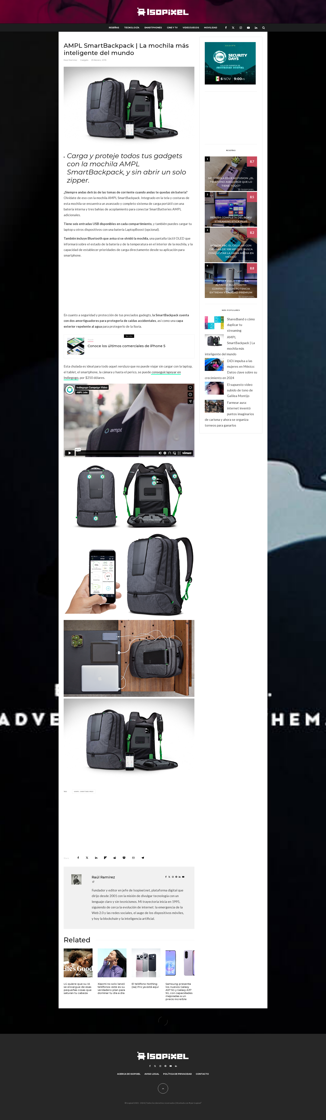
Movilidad (210, 27)
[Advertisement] (129, 285)
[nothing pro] (146, 962)
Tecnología (131, 27)
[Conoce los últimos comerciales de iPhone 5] (75, 346)
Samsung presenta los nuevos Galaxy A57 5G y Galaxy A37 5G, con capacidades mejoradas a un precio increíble (179, 991)
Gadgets (84, 60)
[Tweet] (87, 858)
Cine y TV (172, 27)
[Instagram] (240, 28)
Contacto (202, 1074)
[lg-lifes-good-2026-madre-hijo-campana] (78, 962)
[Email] (133, 858)
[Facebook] (226, 28)
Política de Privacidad (177, 1074)
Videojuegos (191, 27)
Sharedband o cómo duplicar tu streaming (241, 324)
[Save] (124, 858)
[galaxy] (180, 962)
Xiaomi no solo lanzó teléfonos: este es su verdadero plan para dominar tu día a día (111, 988)
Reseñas (114, 27)
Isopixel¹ (198, 1103)
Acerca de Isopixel (129, 1074)
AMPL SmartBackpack (84, 791)
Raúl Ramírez (70, 60)
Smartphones (153, 27)
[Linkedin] (256, 28)
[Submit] (114, 858)
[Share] (78, 858)
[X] (233, 28)
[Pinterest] (165, 1066)
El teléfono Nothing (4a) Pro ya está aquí (145, 985)
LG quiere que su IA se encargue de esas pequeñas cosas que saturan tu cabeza (78, 988)
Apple (90, 339)
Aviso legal (151, 1074)
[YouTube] (248, 28)
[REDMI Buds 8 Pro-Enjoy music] (112, 962)
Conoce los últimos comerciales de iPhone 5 (126, 346)
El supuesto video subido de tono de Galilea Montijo (240, 390)
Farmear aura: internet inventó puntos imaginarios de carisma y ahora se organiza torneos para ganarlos (229, 414)
